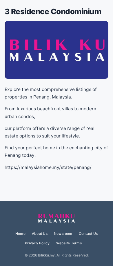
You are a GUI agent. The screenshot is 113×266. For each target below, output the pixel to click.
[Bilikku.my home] (56, 218)
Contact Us (88, 233)
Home (20, 233)
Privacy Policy (37, 243)
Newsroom (63, 233)
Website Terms (69, 243)
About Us (40, 233)
